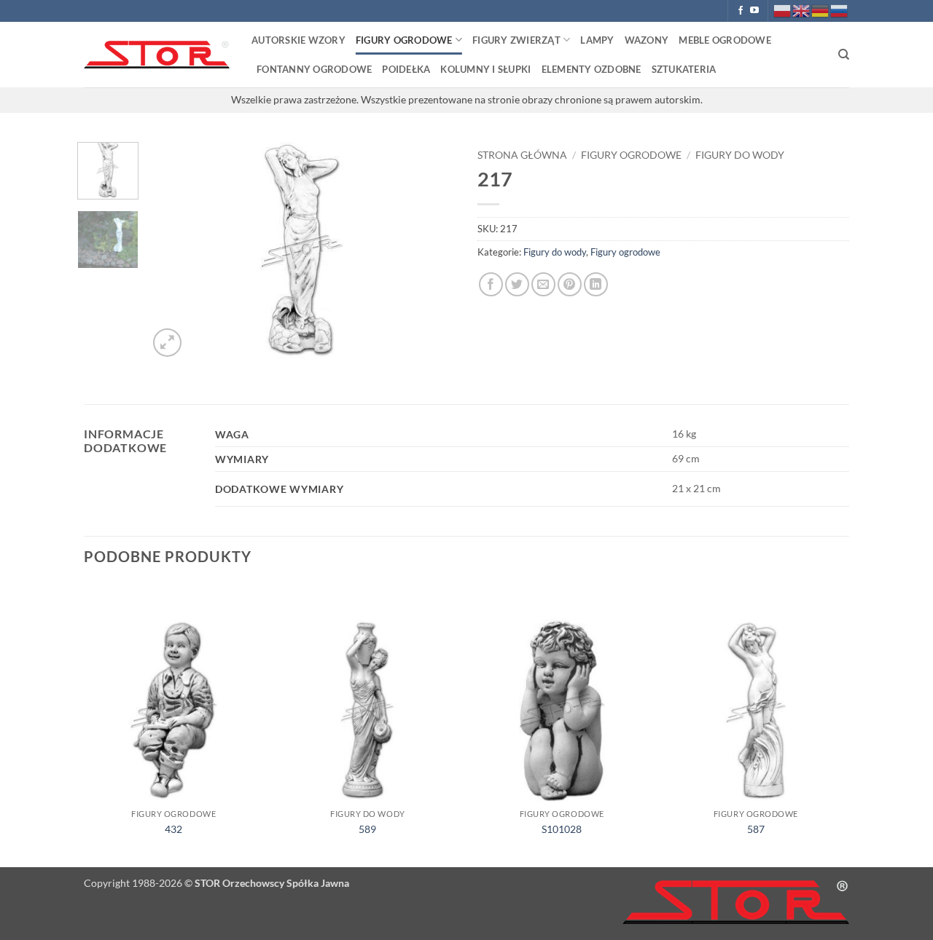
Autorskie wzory (298, 40)
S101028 (562, 829)
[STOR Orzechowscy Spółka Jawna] (157, 55)
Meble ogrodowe (725, 40)
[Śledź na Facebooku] (740, 11)
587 (756, 829)
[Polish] (782, 9)
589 (367, 829)
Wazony (647, 40)
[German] (820, 9)
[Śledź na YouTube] (754, 11)
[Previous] (173, 251)
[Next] (431, 251)
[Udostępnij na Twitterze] (517, 284)
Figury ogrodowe (404, 40)
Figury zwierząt (516, 40)
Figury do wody (739, 155)
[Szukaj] (843, 54)
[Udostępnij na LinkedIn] (596, 284)
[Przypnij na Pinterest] (570, 284)
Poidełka (406, 69)
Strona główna (522, 155)
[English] (801, 9)
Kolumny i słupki (485, 69)
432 (173, 829)
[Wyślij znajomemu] (543, 284)
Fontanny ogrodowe (314, 69)
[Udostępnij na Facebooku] (491, 284)
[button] (167, 342)
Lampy (597, 40)
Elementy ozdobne (591, 69)
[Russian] (839, 9)
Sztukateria (684, 69)
